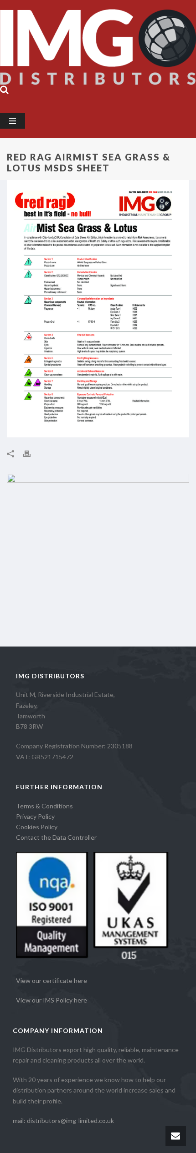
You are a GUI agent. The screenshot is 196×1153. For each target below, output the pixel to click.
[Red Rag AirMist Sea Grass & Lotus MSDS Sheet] (98, 308)
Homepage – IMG (37, 23)
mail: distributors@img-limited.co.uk (63, 1120)
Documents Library (145, 59)
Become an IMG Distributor (53, 59)
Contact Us (105, 76)
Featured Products (39, 76)
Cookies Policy (36, 827)
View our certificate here (51, 980)
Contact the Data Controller (56, 837)
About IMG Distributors (47, 41)
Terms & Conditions (44, 806)
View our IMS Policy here (51, 1000)
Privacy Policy (35, 816)
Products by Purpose (115, 23)
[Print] (31, 453)
